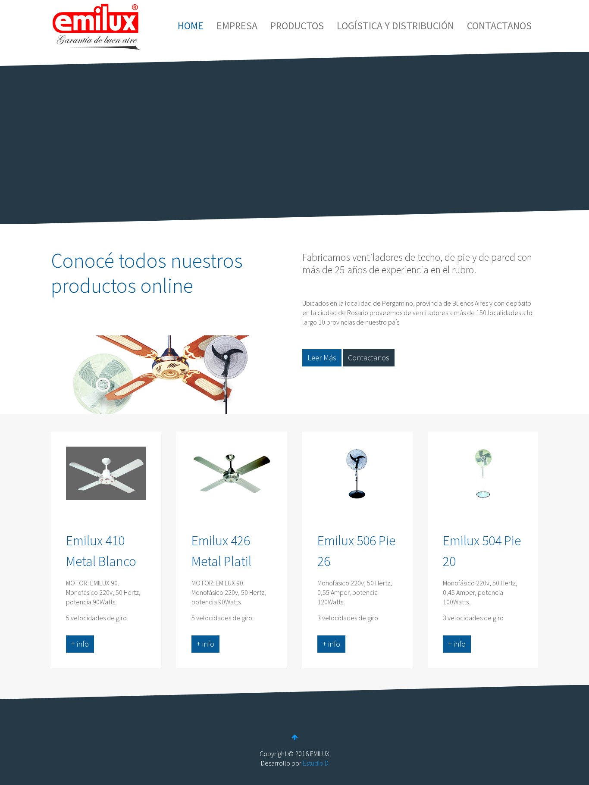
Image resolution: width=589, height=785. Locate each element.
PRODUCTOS (297, 25)
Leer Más (321, 358)
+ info (80, 644)
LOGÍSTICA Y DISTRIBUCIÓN (395, 25)
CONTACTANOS (499, 25)
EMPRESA (236, 25)
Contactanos (368, 358)
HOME (191, 25)
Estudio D (316, 763)
